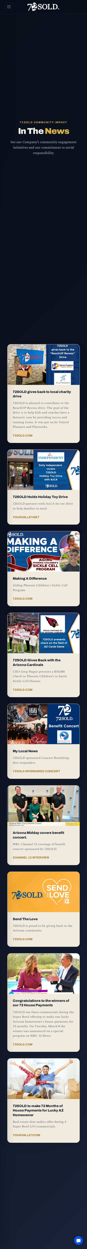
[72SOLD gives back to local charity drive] (43, 364)
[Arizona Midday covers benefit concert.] (43, 805)
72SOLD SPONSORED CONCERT (36, 771)
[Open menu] (8, 6)
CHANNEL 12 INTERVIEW (31, 857)
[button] (78, 1240)
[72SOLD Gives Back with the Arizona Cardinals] (43, 633)
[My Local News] (43, 724)
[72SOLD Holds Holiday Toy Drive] (43, 470)
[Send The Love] (43, 892)
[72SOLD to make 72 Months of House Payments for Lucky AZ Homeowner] (43, 1078)
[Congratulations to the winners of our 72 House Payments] (43, 973)
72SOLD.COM (23, 435)
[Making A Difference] (43, 551)
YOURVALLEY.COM (26, 1135)
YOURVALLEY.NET (26, 517)
